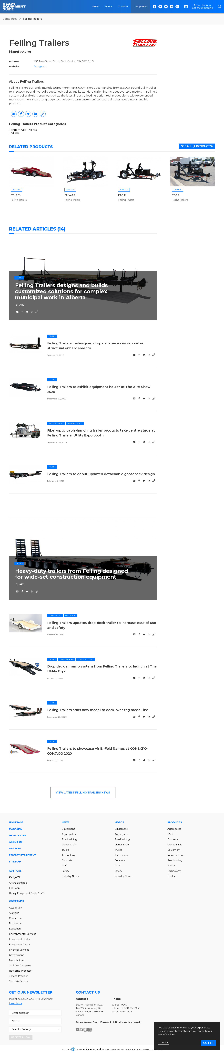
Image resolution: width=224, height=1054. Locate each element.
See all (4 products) (197, 146)
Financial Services (19, 949)
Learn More (15, 1003)
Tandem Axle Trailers (23, 129)
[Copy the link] (43, 114)
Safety (65, 871)
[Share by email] (14, 114)
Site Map (15, 861)
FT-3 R (122, 195)
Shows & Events (74, 423)
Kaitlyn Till (14, 877)
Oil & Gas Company (20, 965)
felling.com (40, 66)
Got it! (208, 1042)
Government (16, 955)
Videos (108, 6)
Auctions (14, 913)
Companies (140, 6)
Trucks (19, 278)
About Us (15, 842)
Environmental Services (22, 934)
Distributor (15, 923)
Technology (68, 855)
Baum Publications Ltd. (89, 1049)
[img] (25, 343)
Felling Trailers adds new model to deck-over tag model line (97, 710)
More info (163, 1042)
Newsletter (17, 835)
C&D (64, 865)
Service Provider (18, 976)
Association (15, 907)
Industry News (56, 423)
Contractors (15, 918)
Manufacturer (17, 960)
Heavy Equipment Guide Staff (26, 893)
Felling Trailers (19, 199)
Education (15, 928)
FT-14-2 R (69, 195)
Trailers (14, 132)
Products (123, 6)
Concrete (67, 860)
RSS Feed (15, 848)
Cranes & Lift (55, 616)
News (95, 6)
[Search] (219, 6)
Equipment (70, 616)
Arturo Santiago (18, 882)
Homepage (16, 822)
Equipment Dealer (19, 939)
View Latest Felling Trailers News (83, 792)
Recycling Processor (20, 970)
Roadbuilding (69, 839)
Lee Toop (14, 888)
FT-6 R (175, 195)
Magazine (15, 829)
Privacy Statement (22, 855)
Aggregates (69, 834)
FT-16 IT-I (16, 195)
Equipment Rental (19, 944)
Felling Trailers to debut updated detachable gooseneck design (101, 474)
